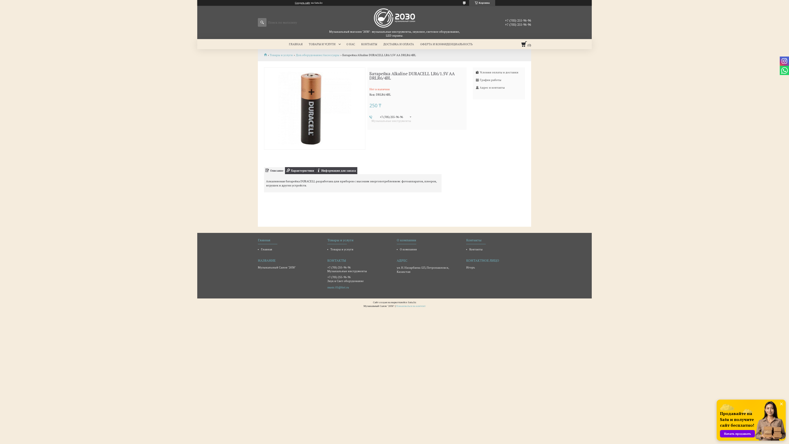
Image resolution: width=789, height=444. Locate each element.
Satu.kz (412, 302)
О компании (408, 249)
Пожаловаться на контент (411, 306)
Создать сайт (302, 2)
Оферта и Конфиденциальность (446, 44)
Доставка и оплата (398, 44)
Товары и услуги (322, 44)
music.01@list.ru (338, 287)
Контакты (369, 44)
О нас (350, 44)
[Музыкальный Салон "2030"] (394, 18)
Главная (296, 44)
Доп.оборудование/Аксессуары (317, 55)
